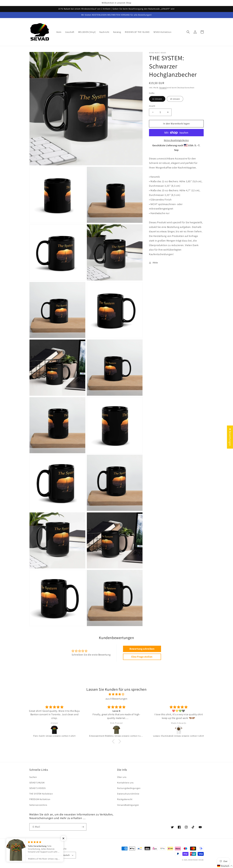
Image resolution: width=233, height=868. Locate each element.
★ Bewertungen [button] (230, 437)
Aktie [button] (155, 262)
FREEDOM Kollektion (39, 799)
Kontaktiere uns (125, 782)
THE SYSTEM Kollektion (41, 793)
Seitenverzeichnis (38, 805)
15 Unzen (175, 98)
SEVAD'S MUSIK (37, 782)
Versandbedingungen (128, 805)
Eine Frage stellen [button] (141, 656)
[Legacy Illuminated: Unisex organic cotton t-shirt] (178, 729)
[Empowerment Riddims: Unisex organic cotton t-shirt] (116, 729)
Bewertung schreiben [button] (141, 648)
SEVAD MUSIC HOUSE (196, 860)
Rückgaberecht (125, 799)
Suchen (33, 777)
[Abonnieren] (82, 827)
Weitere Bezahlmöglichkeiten (176, 140)
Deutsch (66, 855)
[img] (116, 694)
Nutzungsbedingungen (128, 788)
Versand (163, 87)
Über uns (121, 777)
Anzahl (152, 106)
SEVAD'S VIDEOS (37, 788)
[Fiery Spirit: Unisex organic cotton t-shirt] (54, 729)
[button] (188, 32)
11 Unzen (157, 98)
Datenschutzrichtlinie (128, 793)
